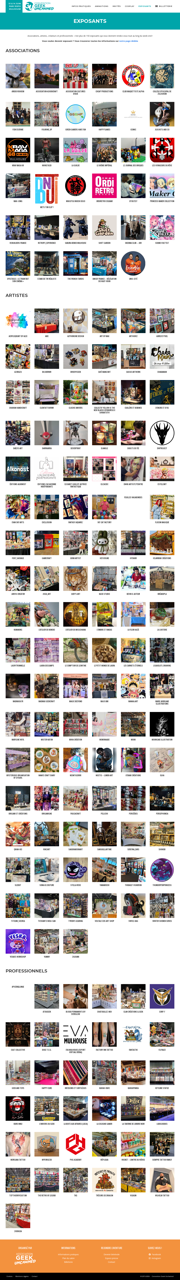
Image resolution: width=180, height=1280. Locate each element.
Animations (101, 6)
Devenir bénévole (112, 1254)
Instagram (156, 1258)
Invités (116, 6)
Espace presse (111, 1258)
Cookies (9, 1276)
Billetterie (68, 1262)
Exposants (145, 6)
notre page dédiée (128, 41)
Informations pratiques (68, 1254)
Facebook (156, 1254)
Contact (111, 1262)
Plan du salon (68, 1258)
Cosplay (129, 6)
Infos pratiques (81, 6)
